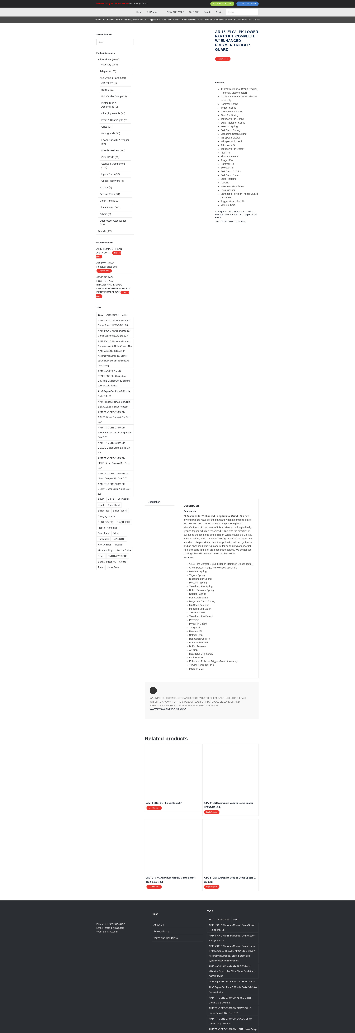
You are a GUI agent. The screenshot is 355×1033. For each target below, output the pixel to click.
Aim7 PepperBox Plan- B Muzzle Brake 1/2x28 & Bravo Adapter (114, 404)
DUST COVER (105, 522)
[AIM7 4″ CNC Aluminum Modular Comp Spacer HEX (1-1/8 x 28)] (230, 747)
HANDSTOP (119, 539)
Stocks (122, 561)
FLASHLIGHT (123, 522)
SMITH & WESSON (117, 556)
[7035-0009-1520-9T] (178, 259)
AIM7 (124, 315)
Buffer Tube (103, 510)
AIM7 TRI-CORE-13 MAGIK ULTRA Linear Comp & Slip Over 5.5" (114, 489)
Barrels (105, 89)
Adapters (105, 71)
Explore (104, 187)
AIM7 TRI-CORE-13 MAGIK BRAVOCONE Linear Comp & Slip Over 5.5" (115, 432)
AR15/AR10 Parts (109, 78)
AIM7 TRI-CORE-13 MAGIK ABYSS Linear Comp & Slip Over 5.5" (114, 417)
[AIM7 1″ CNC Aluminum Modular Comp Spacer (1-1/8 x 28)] (230, 822)
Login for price (222, 59)
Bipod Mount (113, 505)
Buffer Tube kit (120, 510)
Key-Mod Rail (104, 544)
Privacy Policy (161, 931)
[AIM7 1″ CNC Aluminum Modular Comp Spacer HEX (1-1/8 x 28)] (172, 822)
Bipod (101, 505)
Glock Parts (106, 200)
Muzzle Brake (124, 550)
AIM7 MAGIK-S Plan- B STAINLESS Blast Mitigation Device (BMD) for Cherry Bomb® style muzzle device (114, 378)
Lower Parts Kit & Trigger (236, 214)
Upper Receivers (110, 180)
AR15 (111, 499)
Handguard (103, 539)
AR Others (107, 83)
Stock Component (107, 561)
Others (103, 214)
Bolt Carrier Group (111, 96)
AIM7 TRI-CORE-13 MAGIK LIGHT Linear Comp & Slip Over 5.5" (114, 463)
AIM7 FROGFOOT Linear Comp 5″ (164, 803)
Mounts (118, 544)
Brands (102, 231)
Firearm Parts (107, 194)
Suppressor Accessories (113, 220)
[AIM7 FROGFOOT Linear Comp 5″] (172, 747)
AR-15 (101, 499)
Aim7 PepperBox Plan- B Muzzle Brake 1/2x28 (114, 393)
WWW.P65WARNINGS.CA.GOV (168, 709)
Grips (104, 126)
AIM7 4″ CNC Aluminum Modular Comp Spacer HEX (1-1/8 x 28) (114, 333)
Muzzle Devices (110, 150)
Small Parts (107, 157)
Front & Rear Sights (112, 120)
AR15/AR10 (123, 499)
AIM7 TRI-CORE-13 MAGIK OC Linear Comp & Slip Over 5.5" (113, 476)
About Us (159, 924)
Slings (101, 556)
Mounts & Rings (106, 550)
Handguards (108, 133)
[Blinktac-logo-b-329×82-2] (108, 10)
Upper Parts (108, 174)
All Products (235, 211)
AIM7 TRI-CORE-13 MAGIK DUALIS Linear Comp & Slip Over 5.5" (114, 448)
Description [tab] (154, 502)
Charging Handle (110, 113)
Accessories (112, 315)
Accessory (105, 64)
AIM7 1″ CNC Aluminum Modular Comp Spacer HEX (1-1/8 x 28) (114, 323)
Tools (100, 567)
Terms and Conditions (166, 938)
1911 (100, 315)
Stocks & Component (113, 163)
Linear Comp (107, 207)
